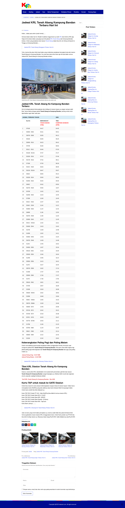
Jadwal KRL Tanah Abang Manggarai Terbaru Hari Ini (38, 47)
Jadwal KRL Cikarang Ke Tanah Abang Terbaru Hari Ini (39, 407)
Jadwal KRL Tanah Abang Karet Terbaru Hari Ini (63, 456)
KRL (60, 37)
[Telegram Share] (32, 424)
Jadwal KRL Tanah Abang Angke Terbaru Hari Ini (33, 456)
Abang (58, 39)
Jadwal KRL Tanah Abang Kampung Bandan (47, 451)
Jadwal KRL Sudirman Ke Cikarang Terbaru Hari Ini (38, 361)
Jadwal (30, 451)
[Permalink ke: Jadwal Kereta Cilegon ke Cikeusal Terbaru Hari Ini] (67, 438)
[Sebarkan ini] (23, 424)
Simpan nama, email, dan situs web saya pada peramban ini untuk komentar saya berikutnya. (49, 489)
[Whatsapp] (35, 424)
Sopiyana (26, 30)
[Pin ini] (29, 424)
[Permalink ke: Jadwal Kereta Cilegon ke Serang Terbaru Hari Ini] (30, 438)
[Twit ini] (26, 424)
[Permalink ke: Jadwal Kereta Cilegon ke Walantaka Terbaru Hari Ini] (48, 438)
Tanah (54, 39)
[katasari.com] (26, 5)
